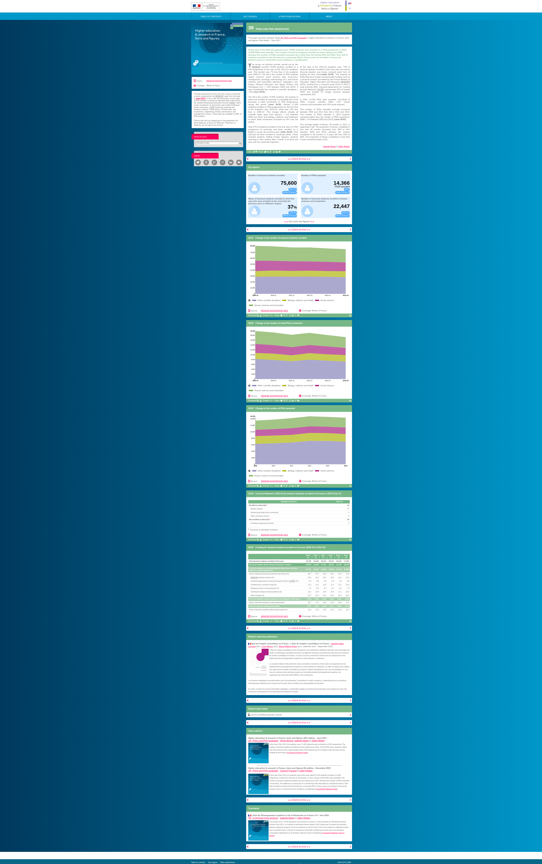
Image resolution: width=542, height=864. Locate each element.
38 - (263, 741)
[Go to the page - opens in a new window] (258, 753)
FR (350, 8)
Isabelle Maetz (329, 146)
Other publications (227, 862)
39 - (263, 818)
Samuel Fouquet (288, 771)
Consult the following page (297, 753)
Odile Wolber (344, 146)
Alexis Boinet (286, 741)
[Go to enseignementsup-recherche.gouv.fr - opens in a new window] (205, 6)
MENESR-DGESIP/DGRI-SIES (219, 81)
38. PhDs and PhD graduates (293, 38)
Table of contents (198, 862)
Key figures (212, 862)
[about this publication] (217, 48)
